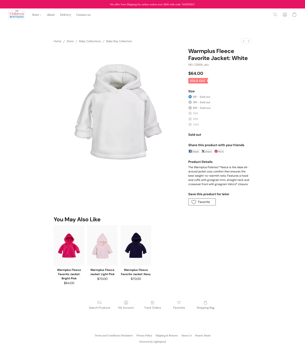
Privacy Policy (144, 335)
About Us (186, 335)
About (51, 14)
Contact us (83, 14)
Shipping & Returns (167, 335)
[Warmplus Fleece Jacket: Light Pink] (102, 245)
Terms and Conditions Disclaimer (114, 335)
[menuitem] (243, 41)
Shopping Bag (205, 308)
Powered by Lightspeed (152, 341)
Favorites (179, 308)
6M (202, 108)
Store (36, 14)
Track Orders (152, 308)
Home (57, 41)
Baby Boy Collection (119, 41)
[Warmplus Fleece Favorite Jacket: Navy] (136, 245)
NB (201, 97)
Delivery (65, 14)
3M (201, 102)
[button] (16, 14)
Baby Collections (90, 41)
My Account (126, 308)
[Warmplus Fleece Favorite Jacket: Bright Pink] (69, 245)
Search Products (99, 308)
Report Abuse (203, 335)
